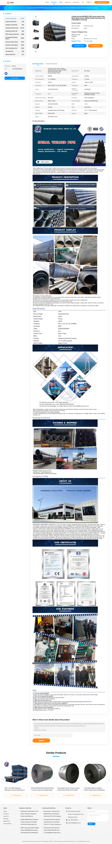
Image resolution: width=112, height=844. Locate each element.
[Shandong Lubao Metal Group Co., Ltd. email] (6, 73)
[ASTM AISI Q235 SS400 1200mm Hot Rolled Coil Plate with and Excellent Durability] (68, 773)
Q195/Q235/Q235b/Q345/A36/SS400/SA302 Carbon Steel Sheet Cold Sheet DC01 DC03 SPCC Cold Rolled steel (19, 790)
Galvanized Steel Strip (15, 28)
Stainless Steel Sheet (15, 45)
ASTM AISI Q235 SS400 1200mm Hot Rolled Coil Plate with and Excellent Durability (67, 790)
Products (6, 813)
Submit (41, 740)
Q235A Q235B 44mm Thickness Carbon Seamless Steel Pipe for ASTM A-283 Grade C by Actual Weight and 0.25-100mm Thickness (29, 822)
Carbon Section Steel (15, 42)
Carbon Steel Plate (15, 21)
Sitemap (6, 818)
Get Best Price (79, 46)
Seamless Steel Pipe (15, 25)
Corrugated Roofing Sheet (15, 38)
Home (5, 811)
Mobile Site (7, 821)
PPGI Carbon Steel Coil (15, 34)
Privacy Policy (7, 823)
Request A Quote (102, 2)
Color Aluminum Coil (15, 48)
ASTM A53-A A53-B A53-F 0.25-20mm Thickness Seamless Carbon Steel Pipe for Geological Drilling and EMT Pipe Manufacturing (30, 814)
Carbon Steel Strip (15, 18)
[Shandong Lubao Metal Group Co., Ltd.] (10, 3)
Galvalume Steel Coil (15, 31)
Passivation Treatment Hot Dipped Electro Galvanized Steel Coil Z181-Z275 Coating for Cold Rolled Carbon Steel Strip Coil (52, 814)
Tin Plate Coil (15, 51)
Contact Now (14, 78)
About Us (6, 816)
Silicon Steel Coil (15, 54)
